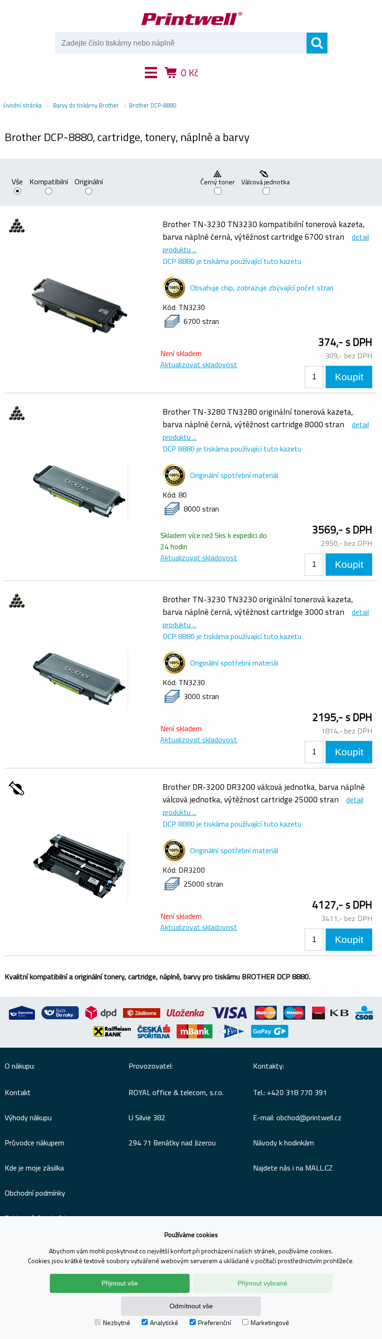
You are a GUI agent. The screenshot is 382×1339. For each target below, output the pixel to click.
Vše (17, 182)
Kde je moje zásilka (34, 1167)
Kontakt (18, 1092)
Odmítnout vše (191, 1306)
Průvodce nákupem (34, 1142)
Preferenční (214, 1322)
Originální (89, 182)
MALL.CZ (319, 1167)
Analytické (164, 1322)
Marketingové (270, 1322)
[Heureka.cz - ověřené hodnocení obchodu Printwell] (225, 86)
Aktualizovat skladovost (198, 364)
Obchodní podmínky (35, 1192)
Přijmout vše (120, 1283)
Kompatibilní (48, 182)
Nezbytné (116, 1322)
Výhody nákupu (28, 1117)
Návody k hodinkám (283, 1142)
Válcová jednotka (266, 182)
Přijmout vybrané (262, 1283)
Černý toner (217, 182)
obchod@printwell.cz (308, 1117)
